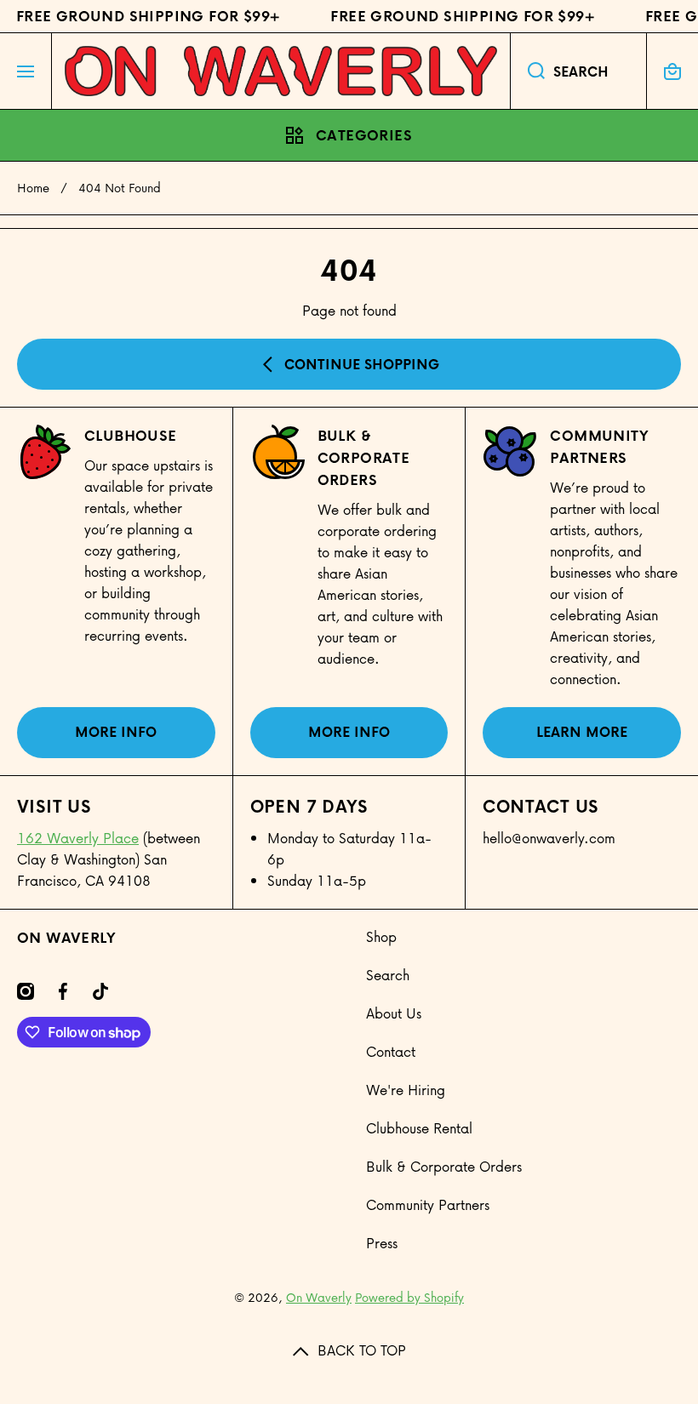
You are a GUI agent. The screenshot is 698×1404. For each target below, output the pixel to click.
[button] (672, 71)
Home (33, 188)
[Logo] (281, 71)
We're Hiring (405, 1089)
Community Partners (599, 447)
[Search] (527, 71)
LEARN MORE (581, 731)
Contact (390, 1051)
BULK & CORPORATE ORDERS (364, 458)
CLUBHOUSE (130, 436)
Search (387, 974)
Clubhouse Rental (419, 1128)
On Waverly (319, 1297)
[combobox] (578, 71)
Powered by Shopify (409, 1297)
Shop (381, 936)
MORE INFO (116, 731)
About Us (393, 1013)
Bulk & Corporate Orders (444, 1166)
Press (382, 1242)
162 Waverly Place (78, 837)
